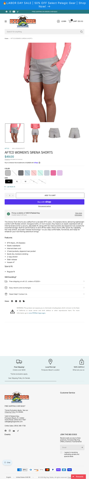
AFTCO (7, 148)
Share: (7, 301)
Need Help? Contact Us (18, 294)
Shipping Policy (10, 412)
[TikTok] (17, 12)
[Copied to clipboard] (23, 301)
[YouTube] (14, 12)
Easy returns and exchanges (20, 288)
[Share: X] (16, 301)
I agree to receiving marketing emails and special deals (71, 454)
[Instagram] (10, 12)
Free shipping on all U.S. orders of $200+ (24, 281)
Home (6, 38)
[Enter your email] (82, 447)
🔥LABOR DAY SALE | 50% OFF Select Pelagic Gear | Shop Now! (44, 4)
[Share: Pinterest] (20, 301)
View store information (78, 214)
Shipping (7, 159)
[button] (14, 133)
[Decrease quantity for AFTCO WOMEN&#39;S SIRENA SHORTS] (6, 195)
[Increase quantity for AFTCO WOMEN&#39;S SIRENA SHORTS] (13, 195)
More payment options (44, 206)
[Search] (81, 31)
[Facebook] (6, 12)
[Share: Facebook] (12, 301)
